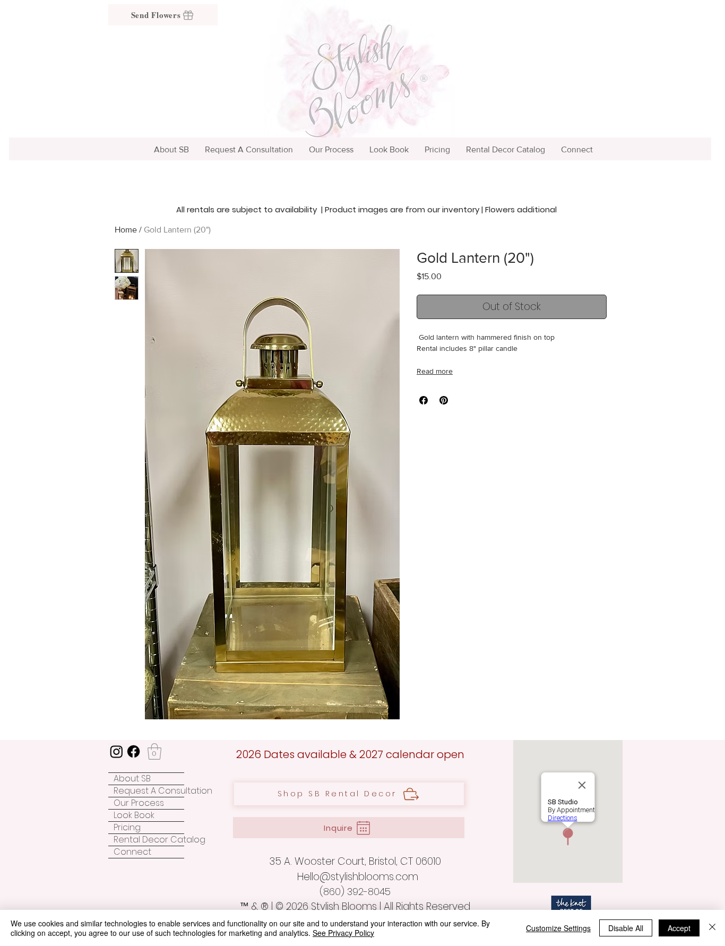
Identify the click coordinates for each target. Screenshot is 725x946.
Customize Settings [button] (558, 928)
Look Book (134, 815)
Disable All (625, 928)
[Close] (712, 928)
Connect (132, 852)
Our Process (139, 803)
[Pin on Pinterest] (443, 400)
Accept (679, 928)
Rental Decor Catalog (149, 840)
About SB (132, 779)
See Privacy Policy (343, 932)
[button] (154, 751)
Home (126, 229)
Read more (435, 371)
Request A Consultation (149, 791)
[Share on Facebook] (423, 400)
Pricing (127, 827)
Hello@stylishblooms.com (357, 877)
